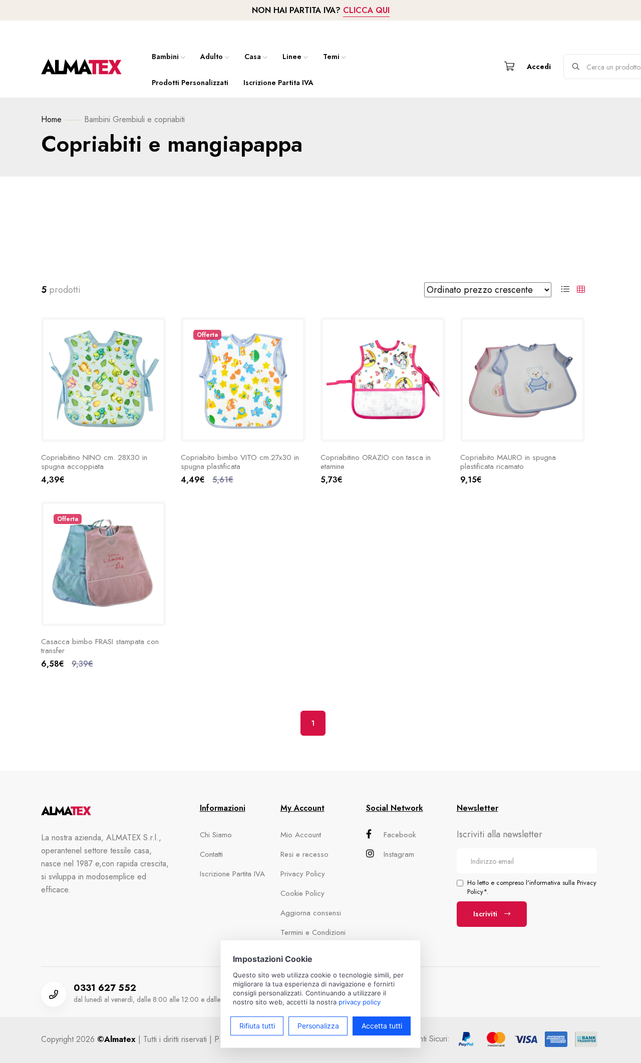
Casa (252, 57)
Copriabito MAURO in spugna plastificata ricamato (508, 462)
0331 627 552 (105, 987)
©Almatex (116, 1039)
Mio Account (300, 834)
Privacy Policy (302, 873)
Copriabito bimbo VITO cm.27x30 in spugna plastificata (240, 462)
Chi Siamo (216, 834)
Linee (291, 57)
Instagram (399, 854)
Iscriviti (486, 914)
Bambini (165, 57)
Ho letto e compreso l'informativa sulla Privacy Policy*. (531, 887)
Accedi (539, 67)
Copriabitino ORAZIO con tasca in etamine (375, 462)
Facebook (400, 834)
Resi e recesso (304, 854)
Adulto (211, 57)
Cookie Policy (302, 893)
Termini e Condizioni (313, 932)
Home (51, 119)
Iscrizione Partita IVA (278, 83)
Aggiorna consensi (310, 912)
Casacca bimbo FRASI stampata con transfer (100, 646)
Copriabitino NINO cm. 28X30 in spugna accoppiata (94, 462)
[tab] (565, 289)
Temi (331, 57)
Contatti (211, 854)
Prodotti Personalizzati (190, 83)
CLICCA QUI (366, 10)
